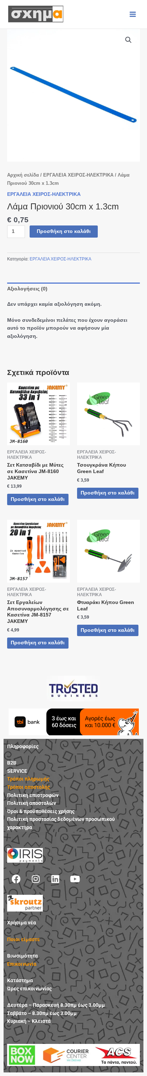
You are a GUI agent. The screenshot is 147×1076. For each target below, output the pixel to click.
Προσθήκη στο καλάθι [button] (38, 499)
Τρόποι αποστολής (28, 787)
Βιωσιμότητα (22, 956)
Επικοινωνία (21, 964)
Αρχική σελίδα (23, 175)
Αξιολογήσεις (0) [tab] (27, 288)
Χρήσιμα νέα (21, 922)
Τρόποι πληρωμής (28, 779)
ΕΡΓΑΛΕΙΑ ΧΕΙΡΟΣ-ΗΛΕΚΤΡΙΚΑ (78, 175)
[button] (128, 40)
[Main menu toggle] (133, 14)
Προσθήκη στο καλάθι (64, 231)
